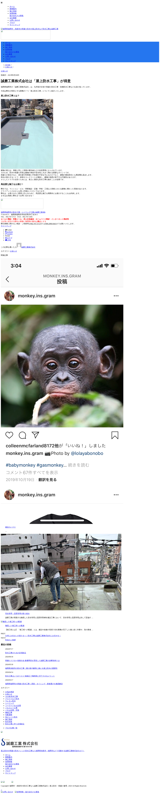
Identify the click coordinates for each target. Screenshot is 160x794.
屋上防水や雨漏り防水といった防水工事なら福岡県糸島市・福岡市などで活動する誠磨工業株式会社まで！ (42, 751)
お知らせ (13, 251)
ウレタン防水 (10, 701)
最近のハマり (10, 527)
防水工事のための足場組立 (15, 653)
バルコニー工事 (11, 708)
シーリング (9, 703)
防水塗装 (8, 722)
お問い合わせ (15, 20)
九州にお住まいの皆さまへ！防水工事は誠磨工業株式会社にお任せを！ (33, 636)
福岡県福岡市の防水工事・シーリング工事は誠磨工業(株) (23, 212)
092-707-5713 (35, 224)
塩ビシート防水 (11, 717)
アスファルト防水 (12, 699)
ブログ (12, 22)
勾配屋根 (8, 715)
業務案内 (13, 9)
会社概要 (13, 18)
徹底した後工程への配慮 (14, 626)
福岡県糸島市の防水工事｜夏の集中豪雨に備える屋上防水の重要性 (31, 668)
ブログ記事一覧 (11, 728)
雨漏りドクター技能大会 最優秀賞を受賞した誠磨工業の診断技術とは (32, 660)
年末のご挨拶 (10, 640)
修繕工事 (8, 712)
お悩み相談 (9, 692)
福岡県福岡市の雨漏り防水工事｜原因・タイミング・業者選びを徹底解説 (34, 684)
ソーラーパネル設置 (13, 706)
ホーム (12, 6)
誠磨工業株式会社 (28, 247)
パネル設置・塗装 (12, 710)
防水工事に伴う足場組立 (14, 724)
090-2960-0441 (50, 224)
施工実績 (13, 11)
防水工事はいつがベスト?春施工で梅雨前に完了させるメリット (30, 676)
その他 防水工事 (11, 696)
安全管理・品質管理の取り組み (17, 613)
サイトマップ (15, 25)
